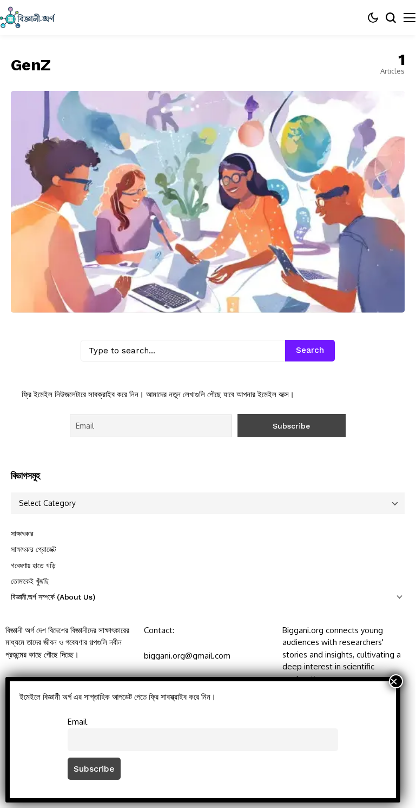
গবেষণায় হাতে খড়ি (33, 565)
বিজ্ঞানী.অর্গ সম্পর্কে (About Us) (53, 597)
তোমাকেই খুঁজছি (30, 581)
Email (77, 721)
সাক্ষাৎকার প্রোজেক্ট (33, 549)
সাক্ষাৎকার (22, 533)
